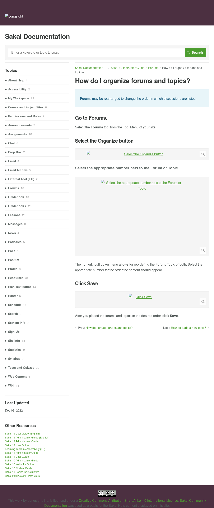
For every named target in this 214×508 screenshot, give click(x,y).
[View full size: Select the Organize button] (142, 154)
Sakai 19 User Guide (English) (22, 433)
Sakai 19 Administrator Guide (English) (27, 437)
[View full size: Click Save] (142, 299)
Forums (153, 68)
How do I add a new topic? (188, 328)
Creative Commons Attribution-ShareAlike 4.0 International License (128, 500)
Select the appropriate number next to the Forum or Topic (126, 168)
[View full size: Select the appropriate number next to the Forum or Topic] (142, 217)
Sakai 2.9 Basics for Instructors (22, 476)
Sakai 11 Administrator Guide (21, 452)
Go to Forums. (91, 118)
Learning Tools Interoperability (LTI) (25, 449)
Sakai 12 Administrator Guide (21, 441)
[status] (142, 98)
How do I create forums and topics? (109, 328)
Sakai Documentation (89, 68)
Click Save (86, 283)
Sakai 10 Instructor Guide (127, 68)
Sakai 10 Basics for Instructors (22, 472)
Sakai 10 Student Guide (18, 468)
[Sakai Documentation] (14, 16)
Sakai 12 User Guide (17, 445)
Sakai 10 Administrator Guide (21, 460)
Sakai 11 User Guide (17, 456)
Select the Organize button (104, 141)
